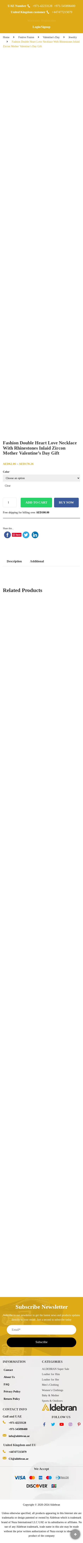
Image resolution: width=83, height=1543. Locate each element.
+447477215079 (62, 12)
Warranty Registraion (41, 20)
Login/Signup (41, 27)
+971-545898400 (64, 6)
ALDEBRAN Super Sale (55, 1369)
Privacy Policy (12, 1391)
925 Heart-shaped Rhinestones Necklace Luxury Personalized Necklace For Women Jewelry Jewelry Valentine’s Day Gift (41, 1128)
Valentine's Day (51, 37)
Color (6, 471)
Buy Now (66, 502)
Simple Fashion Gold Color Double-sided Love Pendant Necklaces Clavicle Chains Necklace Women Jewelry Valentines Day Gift (41, 1214)
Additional (37, 561)
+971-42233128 (42, 6)
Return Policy (12, 1398)
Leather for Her (50, 1379)
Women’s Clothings (52, 1390)
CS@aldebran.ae (18, 1458)
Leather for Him (51, 1374)
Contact (8, 1370)
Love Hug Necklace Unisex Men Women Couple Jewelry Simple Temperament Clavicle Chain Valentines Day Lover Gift (41, 686)
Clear (8, 485)
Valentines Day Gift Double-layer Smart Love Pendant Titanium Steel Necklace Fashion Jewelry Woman (41, 1253)
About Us (9, 1377)
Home (6, 37)
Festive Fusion (26, 37)
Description (14, 561)
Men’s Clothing (50, 1384)
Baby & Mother (50, 1395)
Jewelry (73, 37)
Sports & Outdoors (52, 1400)
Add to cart (36, 502)
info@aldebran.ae (19, 1436)
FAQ (6, 1384)
